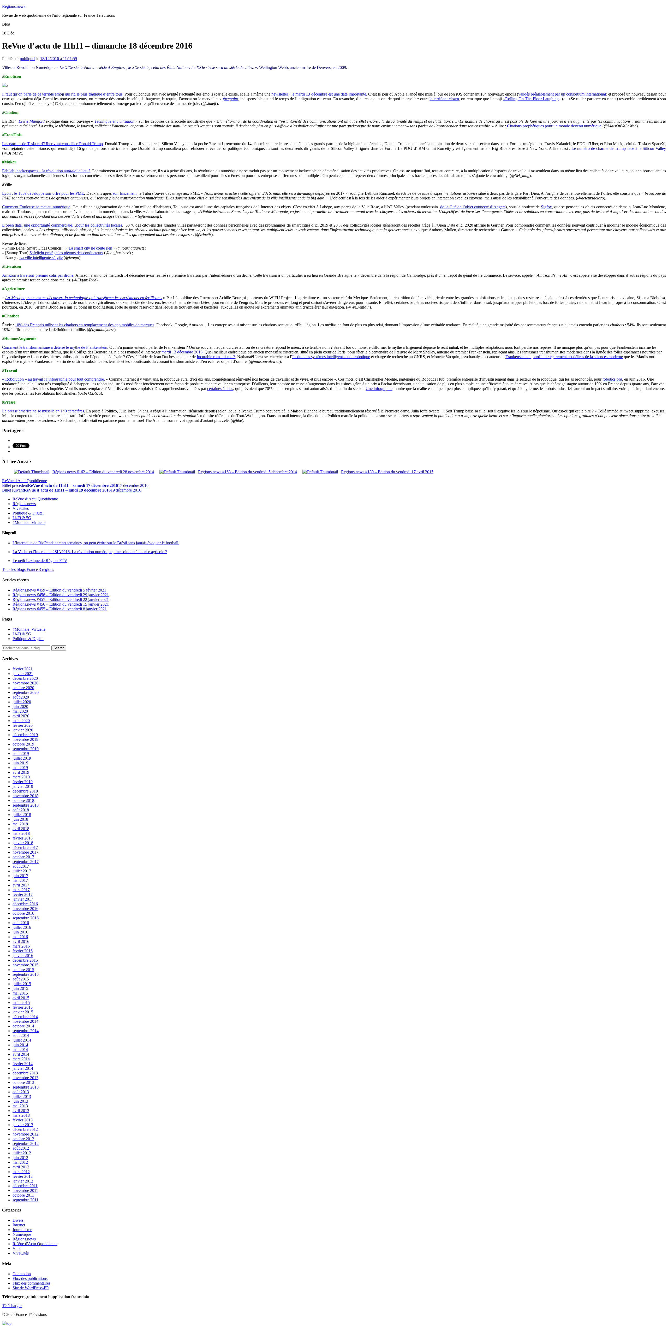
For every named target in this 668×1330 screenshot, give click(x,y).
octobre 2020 (23, 687)
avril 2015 (21, 998)
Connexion (22, 1274)
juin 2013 (20, 1101)
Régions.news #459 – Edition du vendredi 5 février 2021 (59, 590)
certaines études (220, 388)
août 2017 (21, 866)
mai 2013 (20, 1106)
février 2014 (23, 1063)
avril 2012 (21, 1167)
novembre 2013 (25, 1077)
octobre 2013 (23, 1082)
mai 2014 (20, 1049)
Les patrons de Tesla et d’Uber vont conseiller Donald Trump (52, 143)
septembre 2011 (25, 1200)
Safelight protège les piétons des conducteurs (66, 253)
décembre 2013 (25, 1073)
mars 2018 (21, 833)
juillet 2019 (22, 758)
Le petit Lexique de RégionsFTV (40, 560)
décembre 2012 (25, 1129)
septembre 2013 (26, 1087)
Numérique (22, 1234)
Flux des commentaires (31, 1283)
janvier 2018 (23, 843)
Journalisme (22, 1229)
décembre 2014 (25, 1016)
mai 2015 (20, 993)
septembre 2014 (26, 1030)
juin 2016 (20, 932)
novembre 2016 (25, 908)
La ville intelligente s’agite (41, 257)
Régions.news (13, 6)
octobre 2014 (23, 1026)
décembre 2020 (25, 678)
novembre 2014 (25, 1021)
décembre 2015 (25, 960)
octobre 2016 (23, 913)
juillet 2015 (22, 984)
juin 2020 (20, 706)
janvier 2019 (23, 786)
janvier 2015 (23, 1012)
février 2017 (23, 894)
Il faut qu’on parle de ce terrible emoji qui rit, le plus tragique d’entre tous (62, 94)
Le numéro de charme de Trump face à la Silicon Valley (618, 148)
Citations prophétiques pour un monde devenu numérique (554, 126)
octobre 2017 (23, 857)
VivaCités (21, 508)
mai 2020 (20, 711)
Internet (19, 1225)
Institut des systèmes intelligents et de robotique (331, 356)
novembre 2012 (25, 1134)
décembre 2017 (25, 847)
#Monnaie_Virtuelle (29, 522)
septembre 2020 (26, 692)
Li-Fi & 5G (22, 518)
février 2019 (23, 781)
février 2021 (23, 669)
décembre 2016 (25, 904)
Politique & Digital (28, 513)
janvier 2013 (23, 1124)
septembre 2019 (26, 749)
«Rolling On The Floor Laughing (531, 99)
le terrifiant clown (444, 99)
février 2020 (23, 725)
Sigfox (546, 207)
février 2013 (23, 1120)
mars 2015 (21, 1002)
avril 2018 (21, 828)
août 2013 (21, 1092)
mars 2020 (21, 720)
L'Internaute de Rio (96, 543)
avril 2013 (21, 1110)
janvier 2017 (23, 899)
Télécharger (12, 1305)
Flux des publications (30, 1278)
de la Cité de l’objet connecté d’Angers (472, 207)
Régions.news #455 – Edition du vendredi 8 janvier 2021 (60, 609)
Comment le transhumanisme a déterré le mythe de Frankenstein (54, 347)
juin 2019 (20, 763)
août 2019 (21, 753)
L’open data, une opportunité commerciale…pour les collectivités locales (62, 225)
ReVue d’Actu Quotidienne (35, 499)
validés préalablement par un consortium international (562, 94)
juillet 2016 (22, 927)
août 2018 (21, 810)
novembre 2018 (25, 796)
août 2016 (21, 922)
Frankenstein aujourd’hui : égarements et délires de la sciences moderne (564, 356)
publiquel (27, 58)
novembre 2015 (25, 965)
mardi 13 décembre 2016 (182, 352)
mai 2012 (20, 1162)
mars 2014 (21, 1059)
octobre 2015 (23, 969)
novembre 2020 (25, 683)
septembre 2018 (26, 805)
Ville (16, 1248)
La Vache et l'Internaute (90, 551)
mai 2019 (20, 767)
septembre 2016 (26, 918)
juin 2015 (20, 988)
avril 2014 (21, 1054)
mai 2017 (20, 880)
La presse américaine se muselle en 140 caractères (43, 411)
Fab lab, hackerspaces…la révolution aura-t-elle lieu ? (46, 171)
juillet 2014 (22, 1040)
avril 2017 (21, 885)
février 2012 (23, 1176)
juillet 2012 (22, 1153)
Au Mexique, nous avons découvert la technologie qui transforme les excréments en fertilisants (83, 297)
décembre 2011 (25, 1186)
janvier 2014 (23, 1068)
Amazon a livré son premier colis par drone (37, 275)
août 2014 (21, 1035)
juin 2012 (20, 1157)
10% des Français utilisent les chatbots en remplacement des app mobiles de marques (84, 325)
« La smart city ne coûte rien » (90, 248)
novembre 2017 (25, 852)
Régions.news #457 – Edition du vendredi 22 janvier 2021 (61, 599)
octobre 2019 (23, 744)
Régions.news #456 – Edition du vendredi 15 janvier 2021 (61, 604)
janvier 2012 (23, 1181)
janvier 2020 (23, 730)
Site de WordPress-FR (31, 1288)
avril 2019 (21, 772)
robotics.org (612, 379)
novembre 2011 (25, 1190)
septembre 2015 (26, 974)
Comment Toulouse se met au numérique (36, 207)
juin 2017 (20, 875)
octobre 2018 (23, 800)
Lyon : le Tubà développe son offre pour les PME (43, 193)
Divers (18, 1220)
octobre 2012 (23, 1139)
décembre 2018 (25, 791)
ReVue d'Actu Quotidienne (24, 480)
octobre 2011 (23, 1195)
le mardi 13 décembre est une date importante (328, 94)
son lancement (124, 193)
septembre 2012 (26, 1143)
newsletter (279, 94)
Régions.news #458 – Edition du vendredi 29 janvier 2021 (61, 595)
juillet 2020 (22, 702)
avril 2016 (21, 941)
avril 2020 (21, 716)
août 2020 (21, 697)
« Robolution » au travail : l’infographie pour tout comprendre (53, 379)
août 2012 (21, 1148)
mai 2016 (20, 937)
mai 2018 (20, 824)
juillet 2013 (22, 1096)
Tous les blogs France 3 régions (28, 569)
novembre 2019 (25, 739)
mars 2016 (21, 946)
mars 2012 (21, 1171)
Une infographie (379, 388)
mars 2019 (21, 777)
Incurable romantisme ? (216, 356)
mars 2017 (21, 890)
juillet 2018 (22, 814)
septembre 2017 (26, 861)
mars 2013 (21, 1115)
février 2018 (23, 838)
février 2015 (23, 1007)
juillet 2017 (22, 871)
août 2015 (21, 979)
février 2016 (23, 951)
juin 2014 (20, 1045)
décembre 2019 (25, 734)
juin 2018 (20, 819)
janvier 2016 (23, 955)
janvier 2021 (23, 673)
